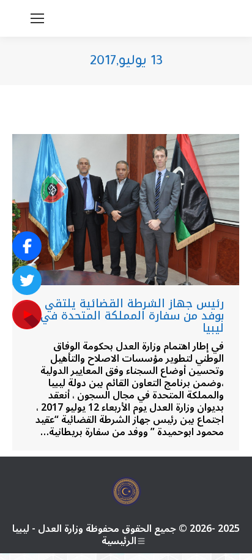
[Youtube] (27, 314)
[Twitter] (27, 280)
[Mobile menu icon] (37, 18)
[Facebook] (27, 246)
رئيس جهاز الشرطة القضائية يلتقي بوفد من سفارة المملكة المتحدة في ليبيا (132, 315)
